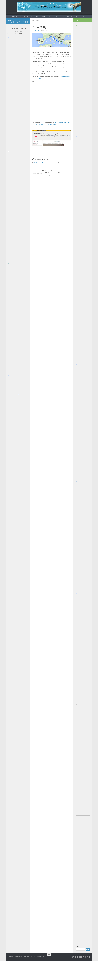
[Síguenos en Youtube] (17, 22)
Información (15, 16)
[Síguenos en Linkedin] (19, 22)
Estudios (37, 16)
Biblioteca (43, 16)
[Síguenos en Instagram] (15, 22)
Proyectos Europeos (59, 16)
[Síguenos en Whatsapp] (23, 22)
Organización (30, 16)
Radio (80, 16)
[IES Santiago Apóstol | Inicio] (49, 7)
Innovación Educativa (71, 16)
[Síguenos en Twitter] (11, 22)
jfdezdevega (38, 30)
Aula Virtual (50, 16)
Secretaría (22, 16)
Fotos (84, 16)
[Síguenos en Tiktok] (25, 22)
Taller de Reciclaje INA (38, 171)
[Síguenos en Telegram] (27, 22)
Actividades (35, 20)
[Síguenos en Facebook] (13, 22)
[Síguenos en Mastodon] (21, 22)
